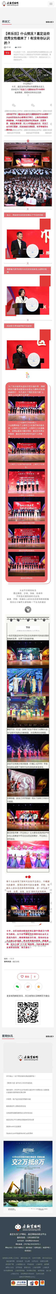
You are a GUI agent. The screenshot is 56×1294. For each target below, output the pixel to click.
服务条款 (29, 1248)
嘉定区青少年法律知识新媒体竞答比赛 (20, 1120)
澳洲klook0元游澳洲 (13, 1127)
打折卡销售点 (19, 1248)
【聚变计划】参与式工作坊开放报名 (19, 1083)
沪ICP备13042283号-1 (32, 1244)
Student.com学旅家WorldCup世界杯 (19, 1133)
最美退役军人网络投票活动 (16, 1106)
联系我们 (28, 1251)
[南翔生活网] (10, 3)
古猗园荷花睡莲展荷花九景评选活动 (19, 1113)
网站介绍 (8, 1248)
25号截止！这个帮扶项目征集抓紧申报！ (21, 1076)
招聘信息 (37, 1248)
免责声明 (46, 1248)
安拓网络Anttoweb (27, 1274)
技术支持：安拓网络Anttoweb (28, 1241)
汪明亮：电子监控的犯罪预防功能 (18, 1099)
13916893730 (33, 1237)
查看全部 (49, 22)
